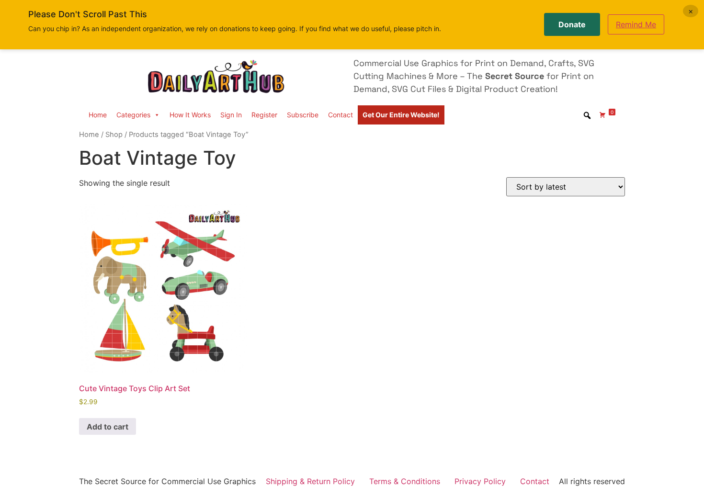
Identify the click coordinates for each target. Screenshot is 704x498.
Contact (340, 115)
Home (98, 115)
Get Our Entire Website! (401, 115)
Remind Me (636, 24)
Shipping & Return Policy (310, 481)
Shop (114, 134)
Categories (133, 115)
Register (264, 115)
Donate (572, 24)
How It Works (190, 115)
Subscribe (302, 115)
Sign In (231, 115)
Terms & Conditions (404, 481)
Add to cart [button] (107, 426)
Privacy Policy (480, 481)
